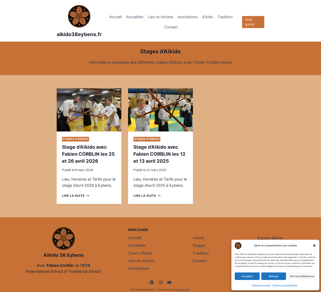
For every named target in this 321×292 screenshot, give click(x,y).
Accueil (115, 17)
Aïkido (207, 17)
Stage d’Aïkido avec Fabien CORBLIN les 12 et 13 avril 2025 (159, 154)
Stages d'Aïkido (75, 139)
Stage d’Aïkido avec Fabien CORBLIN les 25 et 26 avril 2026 (88, 154)
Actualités (134, 17)
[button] (314, 245)
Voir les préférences (302, 276)
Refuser (273, 276)
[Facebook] (151, 282)
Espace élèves (270, 238)
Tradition (225, 17)
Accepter (247, 276)
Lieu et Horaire (160, 17)
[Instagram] (160, 282)
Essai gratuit (249, 22)
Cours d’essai (140, 253)
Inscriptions (188, 17)
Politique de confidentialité (284, 285)
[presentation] (89, 109)
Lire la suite (75, 195)
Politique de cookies (261, 285)
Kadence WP (184, 289)
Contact (171, 27)
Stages (199, 245)
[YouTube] (169, 282)
